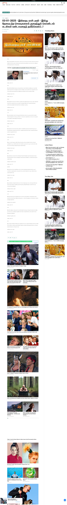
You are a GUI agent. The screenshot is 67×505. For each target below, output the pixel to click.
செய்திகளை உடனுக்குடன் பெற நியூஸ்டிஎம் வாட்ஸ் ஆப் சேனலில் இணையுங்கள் (21, 241)
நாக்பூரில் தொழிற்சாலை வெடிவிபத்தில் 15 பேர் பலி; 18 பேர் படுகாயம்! (24, 67)
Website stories (59, 4)
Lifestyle (18, 4)
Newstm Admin (6, 29)
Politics (13, 4)
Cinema (22, 4)
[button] (64, 3)
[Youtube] (34, 0)
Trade (54, 4)
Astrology (27, 4)
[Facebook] (32, 0)
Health (38, 4)
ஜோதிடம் (6, 18)
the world (49, 4)
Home (4, 4)
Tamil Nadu (8, 4)
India (42, 4)
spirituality (33, 4)
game (45, 4)
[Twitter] (33, 0)
